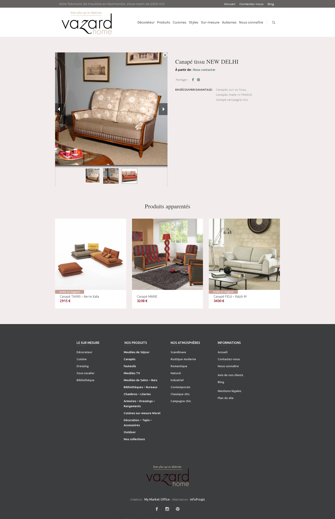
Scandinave (178, 352)
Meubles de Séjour (136, 352)
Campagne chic (181, 401)
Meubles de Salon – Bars (140, 380)
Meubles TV (132, 373)
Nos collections (134, 439)
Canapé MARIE (147, 296)
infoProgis (197, 499)
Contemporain (180, 387)
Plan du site (226, 398)
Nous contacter (204, 69)
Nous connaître (228, 366)
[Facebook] (157, 509)
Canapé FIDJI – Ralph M (230, 296)
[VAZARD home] (167, 475)
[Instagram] (167, 509)
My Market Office (157, 499)
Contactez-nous (229, 359)
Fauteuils (130, 366)
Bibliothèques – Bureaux (140, 387)
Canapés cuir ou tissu (231, 89)
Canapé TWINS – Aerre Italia (79, 296)
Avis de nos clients (230, 375)
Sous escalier (86, 373)
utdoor (131, 432)
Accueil (222, 352)
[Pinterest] (177, 509)
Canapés (129, 359)
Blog (221, 382)
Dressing (83, 366)
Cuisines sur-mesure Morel (142, 413)
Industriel (177, 380)
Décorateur (84, 352)
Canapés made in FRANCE (234, 94)
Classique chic (180, 394)
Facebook (193, 79)
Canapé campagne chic (232, 100)
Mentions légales (229, 391)
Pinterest (198, 79)
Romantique (179, 366)
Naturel (176, 373)
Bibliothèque (85, 380)
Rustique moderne (183, 359)
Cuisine (82, 359)
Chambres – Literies (137, 394)
